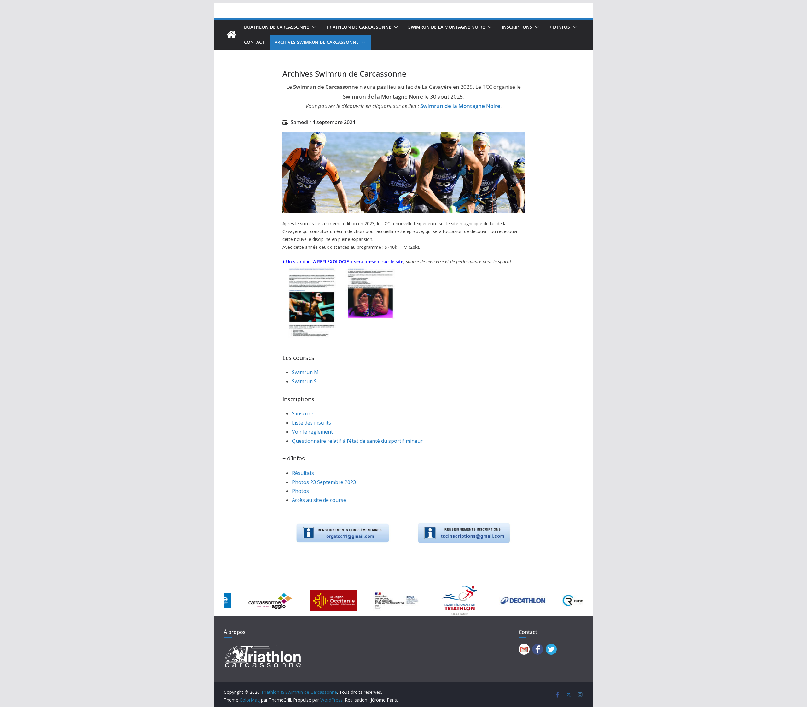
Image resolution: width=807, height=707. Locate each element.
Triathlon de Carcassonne (358, 27)
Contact (254, 42)
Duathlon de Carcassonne (276, 27)
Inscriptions (517, 27)
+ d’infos (559, 27)
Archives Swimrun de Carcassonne (317, 42)
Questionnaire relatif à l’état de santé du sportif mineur (357, 440)
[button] (312, 27)
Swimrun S (304, 381)
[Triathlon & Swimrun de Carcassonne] (231, 34)
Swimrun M (305, 372)
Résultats (303, 473)
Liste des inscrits (311, 422)
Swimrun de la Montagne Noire (446, 27)
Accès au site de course (319, 500)
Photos (300, 490)
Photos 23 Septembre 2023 (324, 482)
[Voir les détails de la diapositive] (247, 600)
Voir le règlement (312, 431)
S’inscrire (302, 413)
